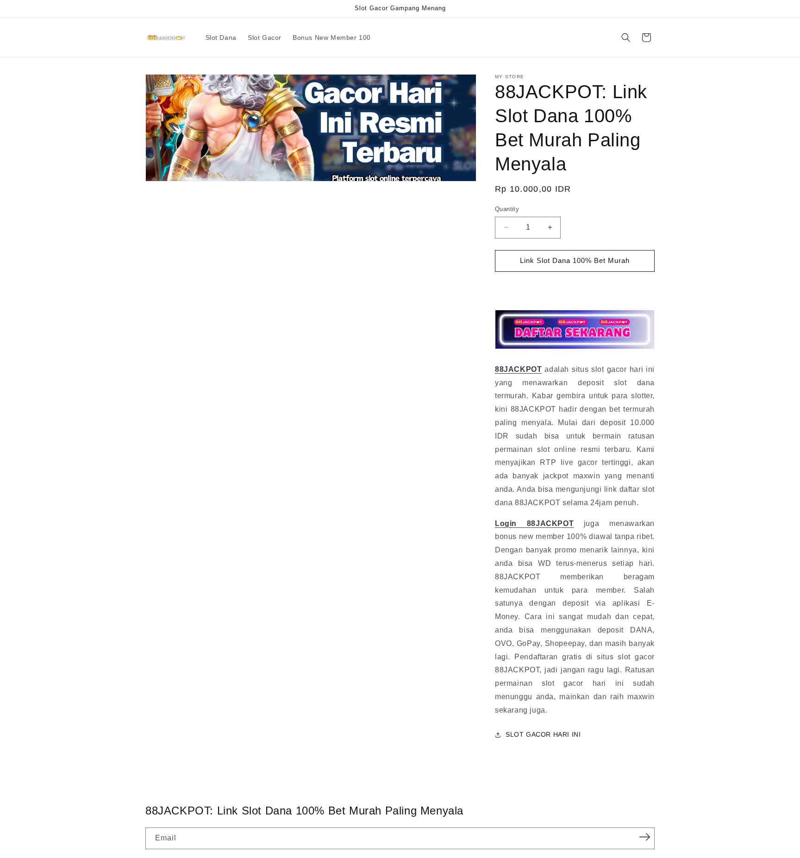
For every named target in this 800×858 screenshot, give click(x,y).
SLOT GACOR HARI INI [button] (543, 734)
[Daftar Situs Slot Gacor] (575, 348)
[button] (626, 37)
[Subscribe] (644, 837)
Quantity (507, 209)
